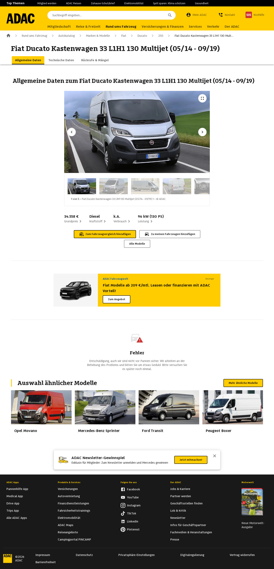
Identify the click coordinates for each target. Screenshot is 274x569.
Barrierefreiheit (46, 562)
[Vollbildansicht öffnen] (202, 98)
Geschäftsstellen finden (186, 503)
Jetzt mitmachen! (191, 459)
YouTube (133, 497)
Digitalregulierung (192, 555)
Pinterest (133, 529)
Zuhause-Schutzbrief (103, 3)
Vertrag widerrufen (242, 555)
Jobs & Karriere (180, 489)
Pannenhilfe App (17, 489)
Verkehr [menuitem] (213, 26)
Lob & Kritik (178, 510)
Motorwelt (248, 482)
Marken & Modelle (98, 36)
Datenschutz (84, 555)
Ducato (142, 36)
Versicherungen (68, 489)
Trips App (12, 510)
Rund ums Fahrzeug (34, 36)
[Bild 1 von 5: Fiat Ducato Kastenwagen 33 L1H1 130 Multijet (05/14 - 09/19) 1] (82, 186)
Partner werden (180, 496)
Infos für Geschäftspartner (188, 525)
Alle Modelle (137, 243)
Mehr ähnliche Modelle (243, 383)
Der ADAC (175, 482)
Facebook (133, 489)
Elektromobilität (133, 3)
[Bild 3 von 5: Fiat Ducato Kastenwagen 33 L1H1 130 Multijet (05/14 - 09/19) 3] (145, 186)
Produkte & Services (69, 482)
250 (160, 36)
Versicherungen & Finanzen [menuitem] (163, 26)
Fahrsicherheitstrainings (74, 510)
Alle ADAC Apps (16, 518)
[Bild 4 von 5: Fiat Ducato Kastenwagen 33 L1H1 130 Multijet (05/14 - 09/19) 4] (177, 186)
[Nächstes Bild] (202, 132)
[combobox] (111, 15)
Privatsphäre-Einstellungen (136, 555)
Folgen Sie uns (129, 482)
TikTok (131, 513)
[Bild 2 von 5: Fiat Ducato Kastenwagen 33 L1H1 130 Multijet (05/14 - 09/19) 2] (113, 186)
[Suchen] (169, 15)
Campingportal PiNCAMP (74, 539)
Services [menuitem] (195, 26)
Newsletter (177, 518)
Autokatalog (66, 36)
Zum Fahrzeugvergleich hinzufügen (108, 234)
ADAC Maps (65, 525)
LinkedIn (132, 521)
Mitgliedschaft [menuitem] (59, 26)
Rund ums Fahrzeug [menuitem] (121, 26)
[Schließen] (214, 456)
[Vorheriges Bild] (71, 132)
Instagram (134, 505)
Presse (174, 539)
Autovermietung (69, 496)
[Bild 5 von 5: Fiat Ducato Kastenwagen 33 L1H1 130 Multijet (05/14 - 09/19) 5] (208, 186)
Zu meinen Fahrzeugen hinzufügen (173, 234)
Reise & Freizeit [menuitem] (88, 26)
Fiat (123, 36)
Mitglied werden (46, 3)
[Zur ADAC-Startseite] (20, 18)
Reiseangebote (68, 532)
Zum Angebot (116, 299)
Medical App (14, 496)
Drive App (12, 503)
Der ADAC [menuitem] (232, 26)
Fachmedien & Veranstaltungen (191, 532)
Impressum (43, 555)
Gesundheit (201, 3)
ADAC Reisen (73, 3)
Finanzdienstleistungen (73, 503)
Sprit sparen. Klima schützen (169, 3)
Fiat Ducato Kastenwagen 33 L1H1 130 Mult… (204, 36)
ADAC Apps (12, 482)
